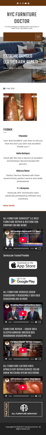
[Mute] (36, 248)
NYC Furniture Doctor (22, 18)
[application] (23, 240)
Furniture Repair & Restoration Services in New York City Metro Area (22, 27)
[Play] (6, 248)
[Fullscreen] (40, 248)
